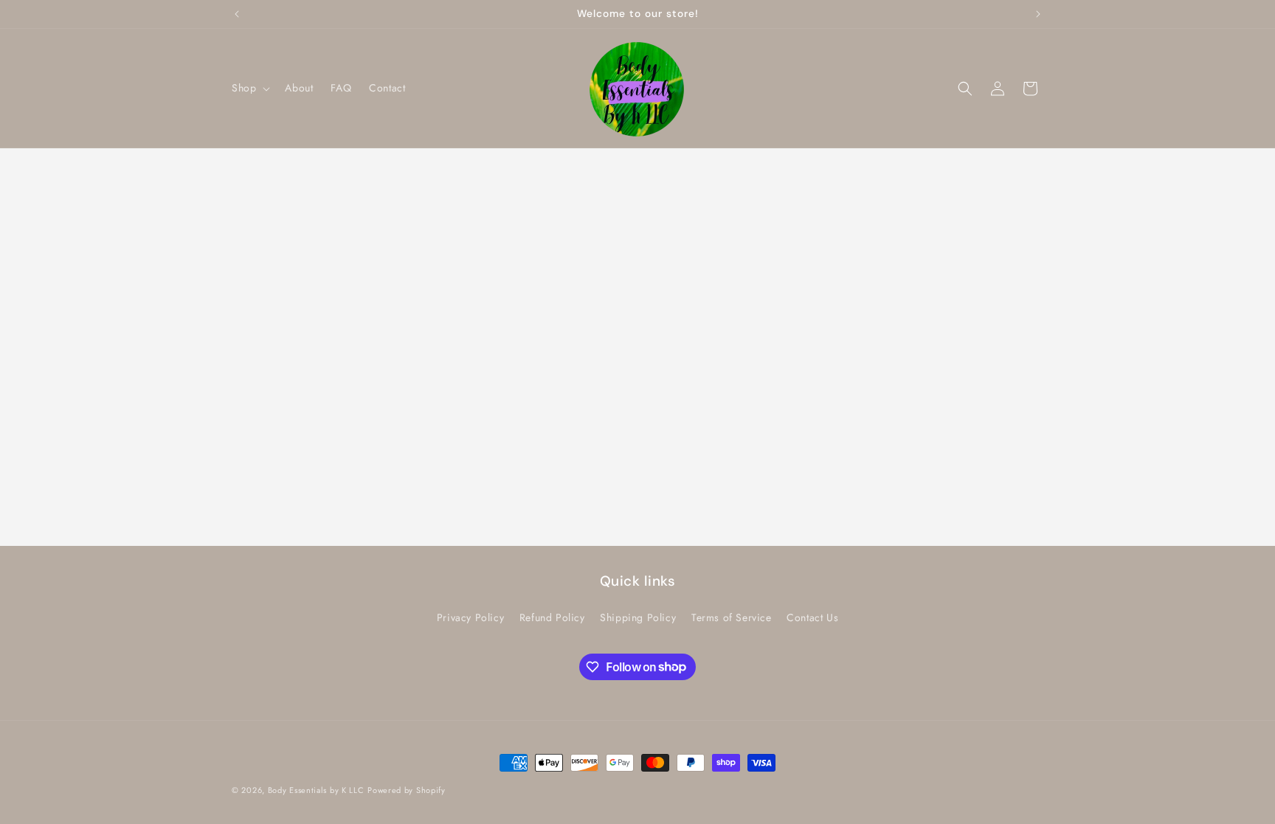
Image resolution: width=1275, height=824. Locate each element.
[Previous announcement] (237, 14)
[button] (249, 87)
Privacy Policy (470, 617)
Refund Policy (552, 617)
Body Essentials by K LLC (316, 790)
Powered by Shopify (406, 790)
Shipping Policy (638, 617)
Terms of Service (731, 617)
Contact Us (812, 617)
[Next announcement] (1038, 14)
